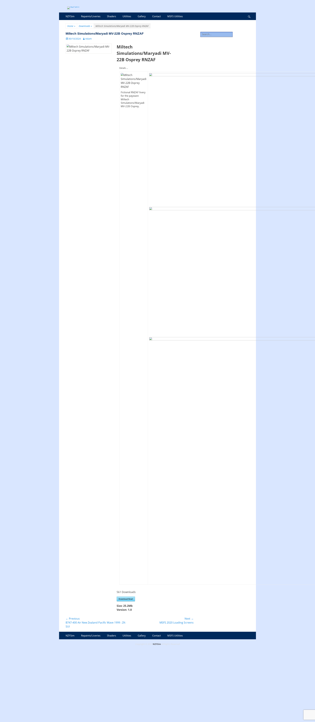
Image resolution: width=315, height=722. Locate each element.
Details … (123, 67)
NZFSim (70, 16)
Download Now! (126, 598)
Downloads (85, 26)
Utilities (127, 16)
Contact (156, 16)
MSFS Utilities (175, 16)
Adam (88, 38)
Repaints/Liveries (90, 16)
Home (71, 26)
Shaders (111, 16)
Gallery (142, 16)
